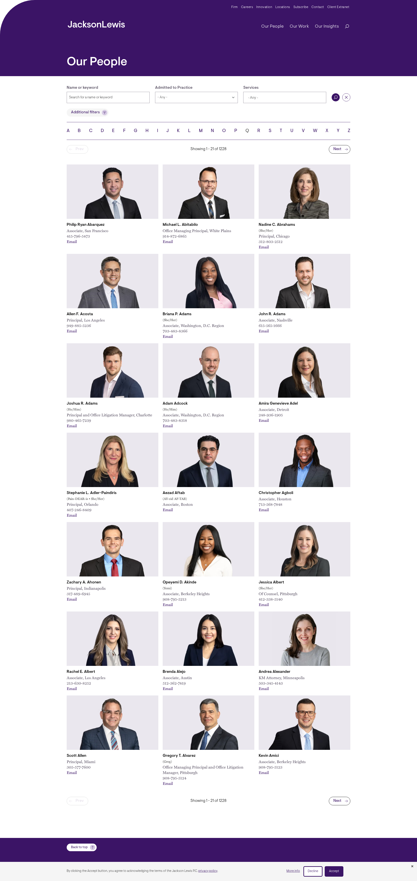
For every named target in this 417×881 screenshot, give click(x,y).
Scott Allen (76, 756)
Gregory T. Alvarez (179, 756)
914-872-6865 (175, 236)
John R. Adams (272, 314)
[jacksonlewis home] (96, 23)
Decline (313, 871)
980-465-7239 (79, 420)
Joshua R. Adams (82, 404)
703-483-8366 (175, 331)
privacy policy (207, 871)
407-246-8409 (79, 510)
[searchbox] (268, 98)
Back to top (79, 847)
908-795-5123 (270, 767)
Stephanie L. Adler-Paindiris (92, 493)
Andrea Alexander (274, 672)
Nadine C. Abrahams (277, 225)
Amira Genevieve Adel (278, 404)
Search (336, 97)
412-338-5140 (271, 599)
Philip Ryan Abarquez (85, 225)
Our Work (299, 26)
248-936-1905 (271, 415)
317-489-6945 (78, 593)
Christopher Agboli (276, 493)
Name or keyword (82, 88)
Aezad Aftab (174, 493)
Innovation (264, 7)
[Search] (345, 27)
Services (251, 88)
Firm (234, 7)
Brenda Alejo (174, 672)
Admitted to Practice (173, 88)
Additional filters (85, 112)
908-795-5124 (174, 778)
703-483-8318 (175, 420)
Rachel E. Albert (81, 672)
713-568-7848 (270, 504)
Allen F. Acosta (80, 314)
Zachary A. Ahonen (84, 583)
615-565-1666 (270, 325)
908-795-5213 (174, 599)
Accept (334, 871)
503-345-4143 (271, 683)
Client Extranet (338, 7)
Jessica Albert (271, 583)
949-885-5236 (79, 325)
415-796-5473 (78, 236)
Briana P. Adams (177, 314)
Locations (282, 7)
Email (72, 241)
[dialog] (208, 871)
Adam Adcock (175, 404)
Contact (317, 7)
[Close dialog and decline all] (412, 866)
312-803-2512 (271, 241)
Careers (247, 7)
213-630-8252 (79, 683)
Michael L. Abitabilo (180, 225)
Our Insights (327, 26)
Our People (272, 26)
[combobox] (284, 97)
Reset (346, 97)
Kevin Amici (269, 756)
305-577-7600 (79, 767)
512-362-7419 (174, 683)
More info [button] (293, 871)
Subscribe (300, 7)
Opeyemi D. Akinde (179, 583)
